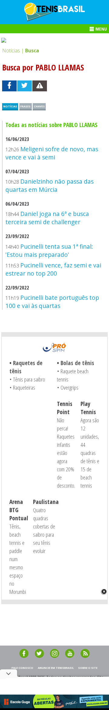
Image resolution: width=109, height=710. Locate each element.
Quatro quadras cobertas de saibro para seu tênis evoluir (44, 530)
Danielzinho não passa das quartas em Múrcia (49, 185)
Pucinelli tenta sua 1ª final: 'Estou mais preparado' (49, 250)
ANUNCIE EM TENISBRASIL (56, 668)
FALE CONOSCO (22, 668)
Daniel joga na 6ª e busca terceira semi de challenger (47, 218)
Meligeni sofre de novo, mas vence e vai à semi (51, 153)
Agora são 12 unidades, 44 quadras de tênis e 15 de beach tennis (90, 452)
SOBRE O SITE (87, 668)
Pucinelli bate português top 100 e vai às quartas (52, 301)
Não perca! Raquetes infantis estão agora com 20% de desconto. (66, 452)
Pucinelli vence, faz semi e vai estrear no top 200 (53, 269)
